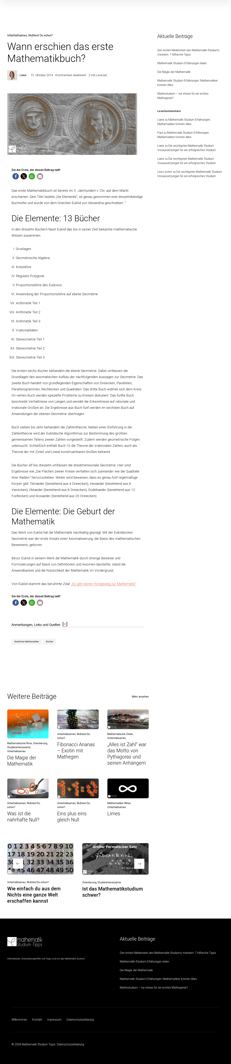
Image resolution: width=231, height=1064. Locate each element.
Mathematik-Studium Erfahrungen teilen (182, 63)
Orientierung (40, 743)
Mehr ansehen (140, 696)
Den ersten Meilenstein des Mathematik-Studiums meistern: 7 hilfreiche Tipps (168, 953)
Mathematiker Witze (119, 803)
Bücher (49, 641)
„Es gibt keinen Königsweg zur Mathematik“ (103, 584)
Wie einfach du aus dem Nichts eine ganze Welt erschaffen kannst (34, 895)
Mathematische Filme (19, 743)
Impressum (54, 1019)
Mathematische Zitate (120, 734)
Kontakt (37, 1019)
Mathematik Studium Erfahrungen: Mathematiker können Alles (158, 979)
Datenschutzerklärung (80, 1019)
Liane (22, 75)
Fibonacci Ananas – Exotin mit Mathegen (76, 751)
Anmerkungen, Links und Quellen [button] (36, 625)
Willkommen (19, 1019)
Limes (113, 814)
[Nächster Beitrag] (115, 859)
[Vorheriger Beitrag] (40, 859)
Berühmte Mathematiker (26, 641)
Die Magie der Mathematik (173, 72)
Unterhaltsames (17, 35)
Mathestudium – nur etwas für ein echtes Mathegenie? (154, 987)
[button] (15, 176)
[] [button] (64, 624)
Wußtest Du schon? (40, 35)
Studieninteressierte (18, 747)
